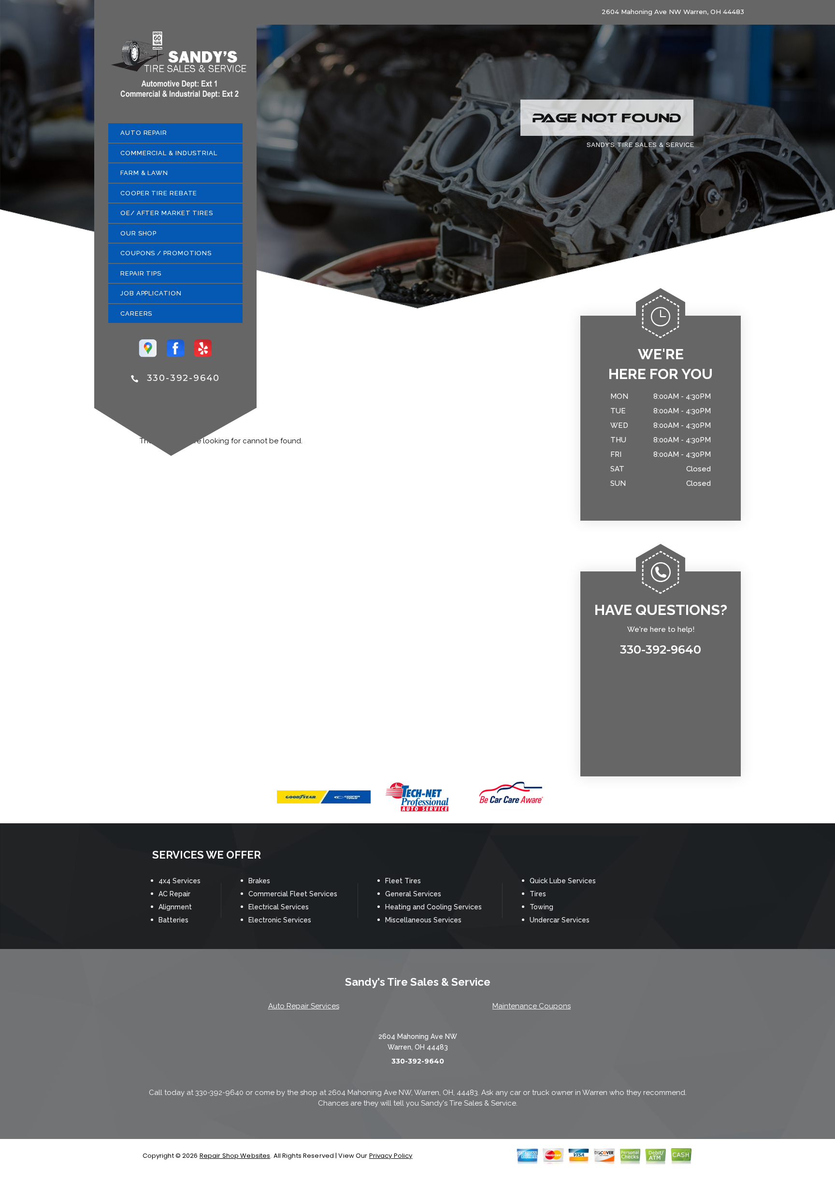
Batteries (173, 920)
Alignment (175, 907)
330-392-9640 (183, 378)
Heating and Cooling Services (433, 907)
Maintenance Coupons (531, 1006)
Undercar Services (560, 920)
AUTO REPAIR (143, 132)
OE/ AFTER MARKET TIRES (166, 213)
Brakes (259, 881)
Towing (541, 907)
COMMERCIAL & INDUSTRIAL (168, 153)
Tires (538, 894)
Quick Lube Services (563, 881)
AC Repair (174, 894)
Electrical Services (278, 907)
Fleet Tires (403, 881)
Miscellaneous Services (423, 920)
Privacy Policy (391, 1155)
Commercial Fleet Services (292, 894)
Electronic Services (279, 920)
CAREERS (136, 313)
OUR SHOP (138, 233)
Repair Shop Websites (235, 1155)
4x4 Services (179, 881)
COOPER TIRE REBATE (158, 193)
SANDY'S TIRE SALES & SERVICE (640, 144)
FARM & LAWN (144, 172)
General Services (413, 894)
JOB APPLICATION (151, 293)
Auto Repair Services (303, 1006)
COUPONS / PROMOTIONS (166, 253)
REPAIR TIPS (140, 273)
